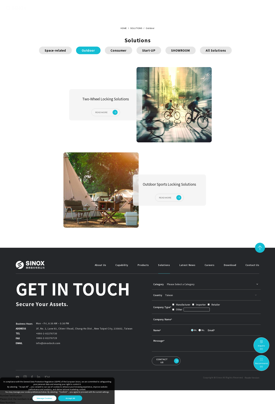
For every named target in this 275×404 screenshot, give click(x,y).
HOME (124, 28)
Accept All (70, 398)
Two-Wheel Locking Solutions (105, 98)
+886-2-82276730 (46, 333)
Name (156, 330)
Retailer (215, 304)
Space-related (55, 50)
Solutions (122, 8)
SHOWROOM (180, 50)
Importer (201, 304)
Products (104, 8)
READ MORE (101, 112)
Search (249, 8)
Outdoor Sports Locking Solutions (169, 184)
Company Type (161, 307)
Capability (85, 8)
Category (158, 284)
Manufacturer (183, 304)
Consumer (118, 50)
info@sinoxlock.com (48, 343)
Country (157, 295)
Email (211, 330)
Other (179, 309)
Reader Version (252, 377)
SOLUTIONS (136, 28)
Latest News (142, 8)
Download (179, 8)
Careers (161, 8)
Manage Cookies (44, 398)
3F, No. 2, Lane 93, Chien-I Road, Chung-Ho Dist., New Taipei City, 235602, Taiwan (84, 328)
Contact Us (198, 8)
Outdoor (150, 28)
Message (158, 340)
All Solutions (216, 50)
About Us (67, 8)
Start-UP (148, 50)
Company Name (162, 319)
